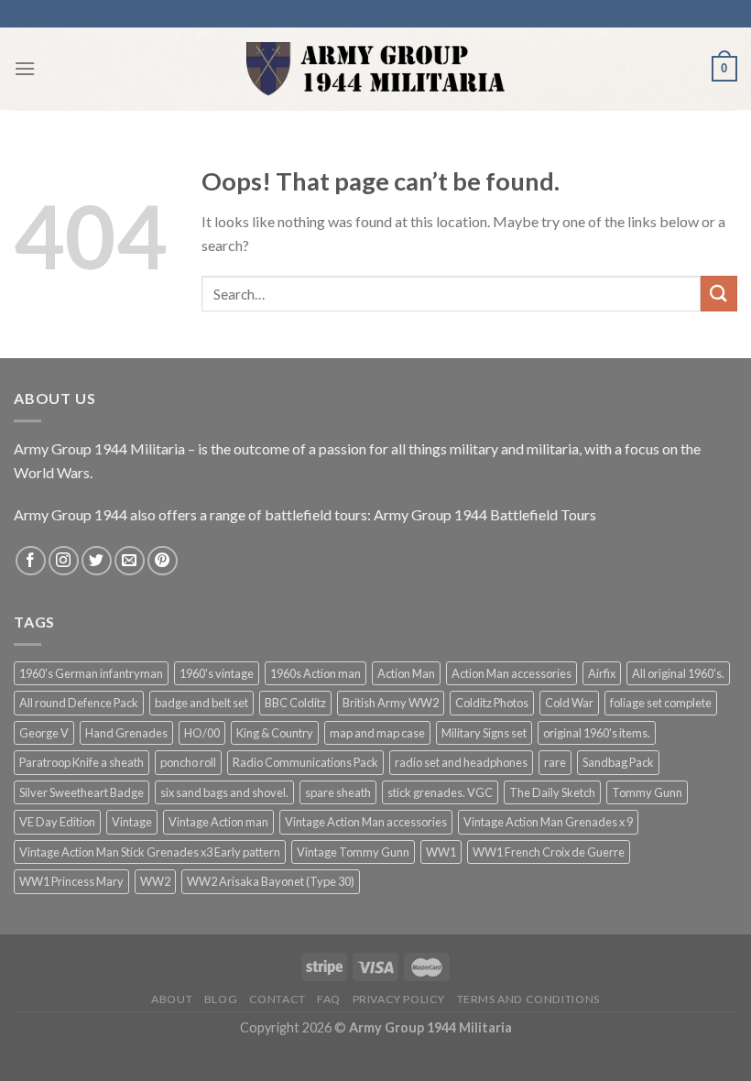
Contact (277, 999)
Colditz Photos (491, 702)
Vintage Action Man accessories (366, 821)
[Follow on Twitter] (97, 561)
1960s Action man (315, 673)
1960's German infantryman (91, 673)
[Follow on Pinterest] (162, 561)
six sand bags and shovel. (224, 792)
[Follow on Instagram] (64, 561)
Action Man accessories (511, 673)
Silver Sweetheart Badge (81, 792)
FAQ (329, 999)
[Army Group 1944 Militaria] (375, 68)
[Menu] (25, 68)
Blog (220, 999)
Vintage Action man (218, 821)
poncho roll (188, 762)
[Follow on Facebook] (31, 561)
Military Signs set (484, 733)
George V (44, 733)
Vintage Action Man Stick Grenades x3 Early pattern (149, 852)
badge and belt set (201, 702)
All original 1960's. (678, 673)
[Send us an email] (129, 561)
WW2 (155, 881)
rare (555, 762)
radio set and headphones (461, 762)
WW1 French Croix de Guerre (549, 852)
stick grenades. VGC (440, 792)
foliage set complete (661, 702)
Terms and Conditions (528, 999)
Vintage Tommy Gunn (353, 852)
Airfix (601, 673)
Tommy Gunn (647, 792)
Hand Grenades (126, 733)
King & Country (274, 733)
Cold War (569, 702)
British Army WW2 (391, 702)
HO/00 (202, 733)
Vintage (132, 821)
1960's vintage (217, 673)
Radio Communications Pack (305, 762)
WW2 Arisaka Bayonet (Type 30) (270, 881)
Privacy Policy (399, 999)
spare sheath (338, 792)
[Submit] (719, 293)
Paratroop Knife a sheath (81, 762)
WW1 (441, 852)
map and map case (377, 733)
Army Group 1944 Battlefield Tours (485, 514)
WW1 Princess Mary (71, 881)
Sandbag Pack (618, 762)
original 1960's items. (596, 733)
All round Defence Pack (78, 702)
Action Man (406, 673)
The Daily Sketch (552, 792)
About (171, 999)
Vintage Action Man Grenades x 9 (548, 821)
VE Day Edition (57, 821)
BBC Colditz (295, 702)
